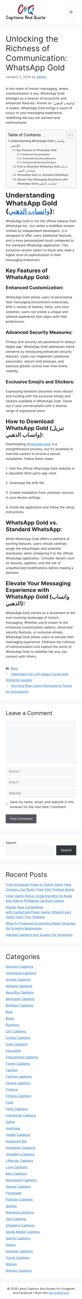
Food (9, 1102)
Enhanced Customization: (36, 154)
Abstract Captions (19, 966)
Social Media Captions (23, 1232)
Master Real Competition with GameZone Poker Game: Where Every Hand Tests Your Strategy (38, 912)
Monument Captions (21, 1180)
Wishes (11, 1264)
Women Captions (19, 1271)
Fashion (12, 1070)
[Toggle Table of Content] (68, 135)
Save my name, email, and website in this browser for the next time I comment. (42, 804)
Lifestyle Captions (19, 1161)
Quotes (11, 1206)
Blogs (10, 1018)
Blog (14, 668)
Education (13, 1051)
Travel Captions (18, 1258)
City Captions (16, 1031)
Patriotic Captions (19, 1199)
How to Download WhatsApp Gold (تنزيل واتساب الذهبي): (42, 168)
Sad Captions (16, 1219)
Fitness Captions (18, 1096)
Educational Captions (22, 1057)
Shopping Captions (20, 1225)
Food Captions (17, 1109)
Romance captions (20, 1212)
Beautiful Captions (20, 992)
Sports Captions (18, 1238)
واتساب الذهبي (29, 211)
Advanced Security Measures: (39, 158)
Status (11, 1245)
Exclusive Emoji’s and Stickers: (39, 162)
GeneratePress (59, 1293)
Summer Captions (19, 1251)
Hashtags (13, 1128)
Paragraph (14, 1193)
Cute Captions (16, 1044)
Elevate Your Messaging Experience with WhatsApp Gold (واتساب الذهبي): (42, 181)
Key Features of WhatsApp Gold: (37, 150)
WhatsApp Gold (39, 444)
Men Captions (16, 1174)
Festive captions (18, 1083)
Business (12, 1025)
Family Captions (18, 1064)
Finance (12, 1089)
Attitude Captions (19, 986)
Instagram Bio (16, 1141)
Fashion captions (19, 1076)
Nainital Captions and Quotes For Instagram (39, 935)
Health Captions (18, 1135)
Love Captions (17, 1167)
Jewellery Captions (20, 1154)
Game (10, 1122)
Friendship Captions (21, 1115)
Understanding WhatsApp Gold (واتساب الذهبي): (37, 143)
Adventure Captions (21, 973)
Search (11, 843)
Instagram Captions (20, 1148)
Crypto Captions (18, 1038)
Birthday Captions (19, 1005)
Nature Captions (18, 1186)
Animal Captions (18, 979)
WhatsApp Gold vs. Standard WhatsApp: (43, 174)
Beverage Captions (20, 999)
